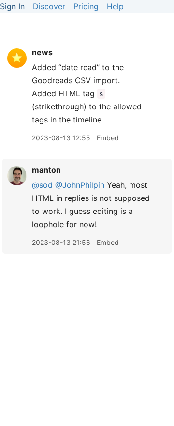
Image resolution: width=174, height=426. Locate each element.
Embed (108, 138)
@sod (42, 185)
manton (46, 170)
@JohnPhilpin (79, 185)
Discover (49, 6)
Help (115, 6)
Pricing (86, 6)
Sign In (12, 6)
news (42, 52)
